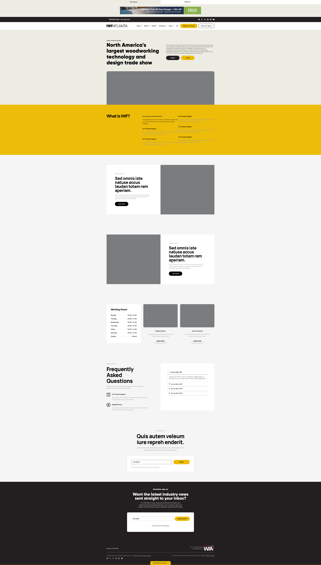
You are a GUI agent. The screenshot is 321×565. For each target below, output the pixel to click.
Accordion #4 (176, 393)
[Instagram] (205, 19)
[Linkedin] (210, 19)
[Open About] (141, 26)
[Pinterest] (208, 19)
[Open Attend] (149, 26)
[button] (187, 372)
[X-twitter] (202, 19)
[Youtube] (213, 19)
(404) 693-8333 (210, 555)
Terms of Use (156, 525)
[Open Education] (166, 26)
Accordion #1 (176, 372)
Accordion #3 (176, 389)
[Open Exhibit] (157, 26)
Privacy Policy (165, 525)
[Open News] (173, 26)
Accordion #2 (176, 384)
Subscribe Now (182, 519)
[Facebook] (199, 19)
